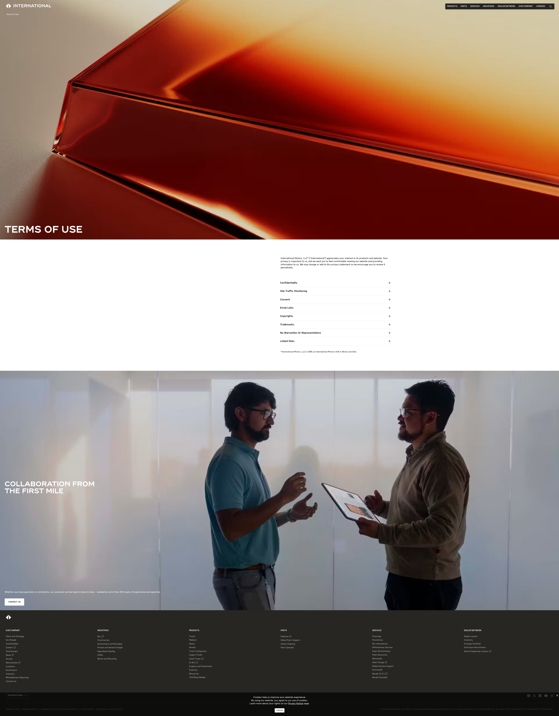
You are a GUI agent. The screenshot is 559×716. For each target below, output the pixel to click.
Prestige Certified (472, 644)
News (8, 655)
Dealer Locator (471, 636)
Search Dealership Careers (476, 651)
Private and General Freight (110, 648)
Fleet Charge (378, 662)
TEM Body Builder (197, 677)
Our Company (526, 6)
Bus (99, 637)
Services (475, 6)
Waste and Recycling (107, 659)
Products (452, 6)
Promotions (377, 640)
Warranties (377, 659)
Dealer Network (506, 6)
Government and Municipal (109, 644)
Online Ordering (288, 644)
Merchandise (12, 663)
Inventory (468, 640)
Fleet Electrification (381, 651)
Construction (103, 640)
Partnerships (12, 651)
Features (193, 670)
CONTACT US (14, 602)
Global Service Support (382, 666)
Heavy (192, 644)
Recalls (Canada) (379, 677)
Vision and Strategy (15, 636)
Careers (540, 6)
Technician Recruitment (475, 647)
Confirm (279, 710)
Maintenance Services (382, 647)
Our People (11, 640)
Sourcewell (377, 670)
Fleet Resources (379, 655)
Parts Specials (287, 648)
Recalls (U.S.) (378, 674)
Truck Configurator (198, 651)
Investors (10, 674)
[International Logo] (28, 5)
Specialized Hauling (106, 651)
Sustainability (12, 644)
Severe (192, 647)
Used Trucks (195, 659)
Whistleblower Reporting (17, 678)
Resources (194, 674)
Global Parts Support (290, 640)
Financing (376, 636)
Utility (100, 655)
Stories (9, 659)
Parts (464, 6)
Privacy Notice (295, 703)
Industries (488, 6)
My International (379, 644)
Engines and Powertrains (200, 666)
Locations (10, 667)
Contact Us (11, 681)
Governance (11, 670)
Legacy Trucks (195, 655)
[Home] (8, 617)
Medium (193, 640)
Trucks (192, 636)
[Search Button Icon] (550, 6)
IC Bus (192, 663)
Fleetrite (285, 637)
